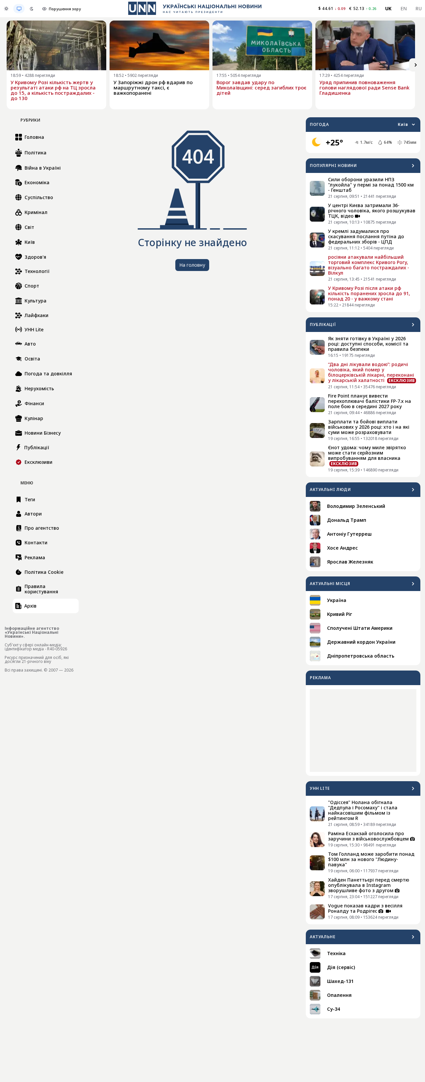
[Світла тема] (6, 9)
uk (388, 8)
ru (418, 8)
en (403, 8)
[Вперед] (415, 65)
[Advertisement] (363, 730)
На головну (192, 265)
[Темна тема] (31, 9)
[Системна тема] (19, 9)
